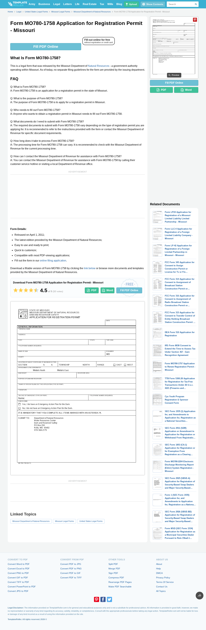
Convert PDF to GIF (70, 573)
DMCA (159, 573)
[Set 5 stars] (36, 290)
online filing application (53, 260)
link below (89, 268)
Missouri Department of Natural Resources (31, 521)
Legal (56, 4)
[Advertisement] (77, 196)
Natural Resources (98, 66)
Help (158, 568)
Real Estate (90, 4)
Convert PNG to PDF (18, 573)
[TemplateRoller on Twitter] (109, 599)
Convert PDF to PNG (71, 568)
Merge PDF (114, 568)
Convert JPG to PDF (18, 591)
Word (109, 290)
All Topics (161, 591)
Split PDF (113, 564)
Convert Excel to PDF (19, 568)
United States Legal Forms (91, 521)
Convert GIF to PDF (18, 577)
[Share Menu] (199, 595)
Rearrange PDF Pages (120, 582)
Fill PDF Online (45, 47)
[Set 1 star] (15, 290)
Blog (119, 4)
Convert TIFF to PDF (18, 582)
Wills (110, 4)
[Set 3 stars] (25, 290)
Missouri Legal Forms (64, 521)
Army (32, 4)
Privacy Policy (163, 577)
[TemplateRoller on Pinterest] (96, 599)
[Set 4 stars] (31, 290)
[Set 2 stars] (20, 290)
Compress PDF (116, 577)
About (159, 564)
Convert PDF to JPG (70, 564)
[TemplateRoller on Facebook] (103, 599)
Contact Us (161, 586)
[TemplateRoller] (17, 4)
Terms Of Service (165, 582)
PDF (94, 290)
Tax (102, 4)
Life (77, 4)
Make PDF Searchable (119, 586)
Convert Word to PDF (19, 564)
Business (44, 4)
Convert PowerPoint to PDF (22, 586)
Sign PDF (113, 573)
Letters (67, 4)
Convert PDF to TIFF (71, 577)
